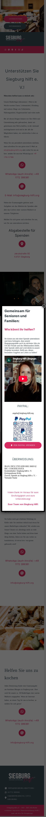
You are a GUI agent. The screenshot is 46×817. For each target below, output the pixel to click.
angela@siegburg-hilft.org (23, 413)
